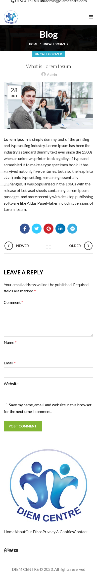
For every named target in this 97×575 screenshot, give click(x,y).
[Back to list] (48, 245)
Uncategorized (55, 44)
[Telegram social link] (72, 229)
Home (33, 44)
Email (10, 362)
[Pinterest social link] (48, 229)
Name (10, 342)
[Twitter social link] (37, 229)
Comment (13, 302)
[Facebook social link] (25, 229)
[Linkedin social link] (60, 229)
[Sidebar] (6, 178)
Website (11, 383)
